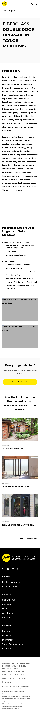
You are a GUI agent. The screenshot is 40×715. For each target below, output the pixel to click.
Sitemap (6, 648)
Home (5, 11)
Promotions (8, 640)
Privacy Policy (7, 671)
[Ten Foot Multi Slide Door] (20, 473)
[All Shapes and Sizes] (20, 434)
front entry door (9, 81)
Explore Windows (11, 582)
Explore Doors (9, 586)
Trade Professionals (12, 644)
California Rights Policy (11, 675)
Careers (6, 617)
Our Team (7, 613)
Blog (4, 609)
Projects (12, 11)
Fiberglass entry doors (12, 137)
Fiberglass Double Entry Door (20, 246)
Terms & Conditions (20, 671)
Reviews (6, 604)
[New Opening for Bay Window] (20, 511)
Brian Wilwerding (27, 84)
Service (6, 631)
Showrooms (8, 600)
